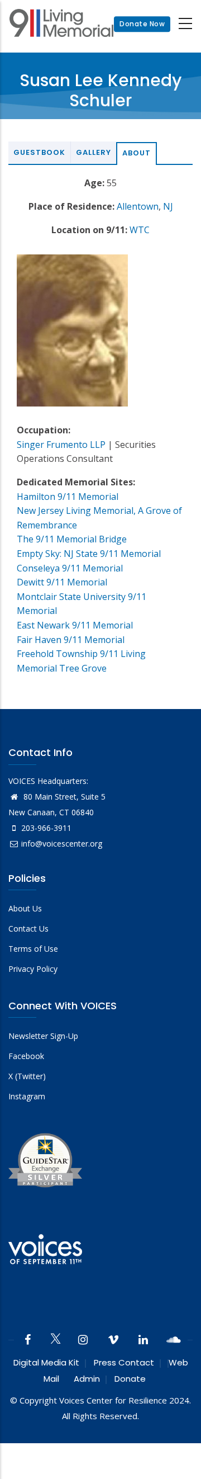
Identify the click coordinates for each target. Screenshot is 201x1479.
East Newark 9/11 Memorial (75, 625)
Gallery (93, 152)
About (136, 153)
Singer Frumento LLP (61, 444)
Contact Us (28, 928)
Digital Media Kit (46, 1362)
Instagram (26, 1096)
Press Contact (124, 1362)
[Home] (61, 24)
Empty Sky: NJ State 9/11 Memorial (89, 553)
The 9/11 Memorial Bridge (72, 539)
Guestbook (39, 152)
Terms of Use (33, 948)
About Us (25, 908)
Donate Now (142, 24)
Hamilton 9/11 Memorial (67, 496)
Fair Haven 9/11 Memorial (71, 640)
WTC (140, 230)
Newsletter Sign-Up (43, 1036)
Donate (130, 1379)
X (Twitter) (27, 1076)
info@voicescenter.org (61, 843)
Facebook (26, 1056)
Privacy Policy (33, 968)
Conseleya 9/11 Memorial (70, 568)
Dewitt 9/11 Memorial (62, 582)
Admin (87, 1379)
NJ (168, 206)
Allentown (138, 206)
